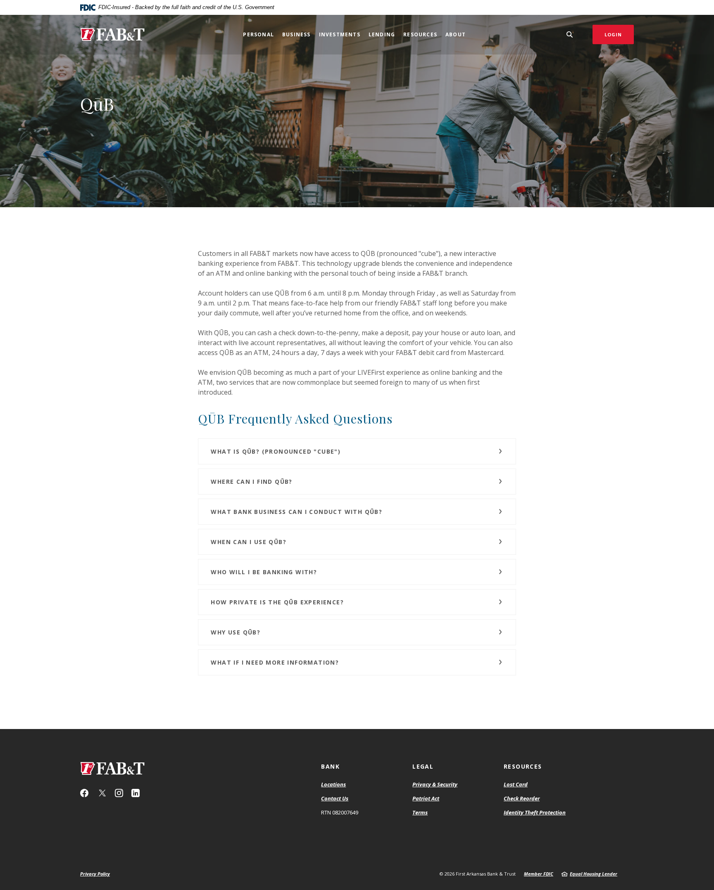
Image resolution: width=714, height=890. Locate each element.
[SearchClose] (570, 34)
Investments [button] (339, 34)
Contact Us (334, 798)
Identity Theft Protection (535, 812)
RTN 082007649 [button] (339, 812)
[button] (357, 451)
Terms (420, 812)
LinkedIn (135, 793)
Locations (333, 784)
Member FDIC (538, 874)
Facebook (84, 793)
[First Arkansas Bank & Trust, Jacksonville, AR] (112, 34)
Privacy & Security (434, 784)
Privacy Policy (95, 874)
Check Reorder (522, 798)
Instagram (119, 793)
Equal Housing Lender (593, 874)
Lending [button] (382, 34)
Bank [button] (330, 766)
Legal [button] (422, 766)
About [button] (455, 34)
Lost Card (516, 784)
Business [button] (296, 34)
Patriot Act (425, 798)
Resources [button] (420, 34)
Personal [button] (258, 34)
